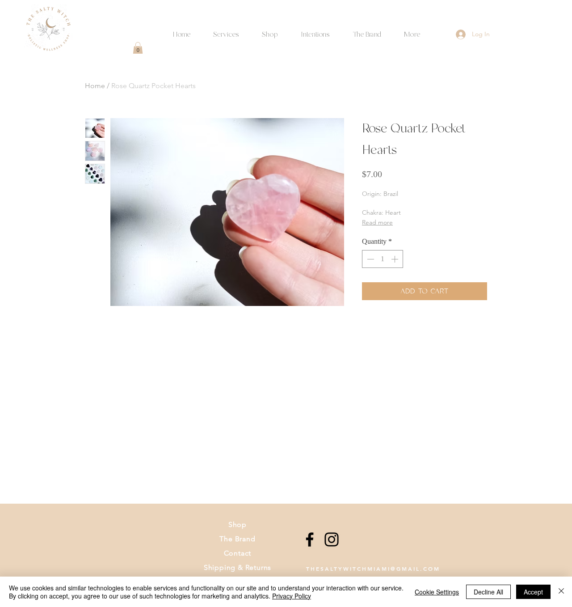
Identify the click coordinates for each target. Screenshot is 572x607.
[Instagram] (331, 539)
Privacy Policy (291, 595)
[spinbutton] (382, 258)
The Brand (237, 539)
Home (95, 85)
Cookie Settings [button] (437, 591)
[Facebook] (309, 539)
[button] (315, 30)
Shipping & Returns (237, 567)
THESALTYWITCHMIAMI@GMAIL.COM (373, 568)
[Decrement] (369, 258)
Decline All (488, 591)
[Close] (561, 592)
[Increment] (395, 258)
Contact (238, 553)
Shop (237, 524)
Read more (377, 222)
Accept (533, 591)
